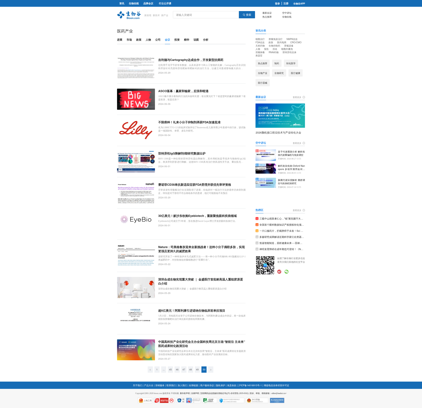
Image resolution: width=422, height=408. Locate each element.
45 (170, 369)
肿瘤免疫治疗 (276, 39)
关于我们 (137, 385)
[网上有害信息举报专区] (277, 400)
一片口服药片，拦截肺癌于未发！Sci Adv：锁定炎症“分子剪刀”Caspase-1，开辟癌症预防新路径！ (282, 230)
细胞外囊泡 (287, 49)
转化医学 (291, 63)
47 (183, 369)
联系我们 (171, 385)
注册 (286, 3)
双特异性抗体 (289, 52)
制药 (276, 63)
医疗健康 (295, 73)
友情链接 (193, 385)
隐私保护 (220, 385)
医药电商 (281, 42)
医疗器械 (262, 82)
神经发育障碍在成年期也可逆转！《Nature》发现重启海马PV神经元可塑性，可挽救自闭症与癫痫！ (282, 249)
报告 (266, 49)
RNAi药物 (274, 52)
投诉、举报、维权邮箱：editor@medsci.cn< (268, 393)
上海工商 (148, 400)
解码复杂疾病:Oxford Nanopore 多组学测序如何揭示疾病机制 (291, 167)
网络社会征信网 (183, 400)
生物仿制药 (274, 45)
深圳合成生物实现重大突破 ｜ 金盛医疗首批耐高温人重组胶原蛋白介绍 (200, 281)
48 (190, 369)
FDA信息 (260, 42)
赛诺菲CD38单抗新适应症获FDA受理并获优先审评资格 (194, 185)
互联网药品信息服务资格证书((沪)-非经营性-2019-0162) (224, 393)
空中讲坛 (286, 12)
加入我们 (182, 385)
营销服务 (160, 385)
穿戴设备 (288, 45)
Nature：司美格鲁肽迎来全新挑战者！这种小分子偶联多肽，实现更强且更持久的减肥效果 (201, 249)
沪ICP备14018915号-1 (250, 385)
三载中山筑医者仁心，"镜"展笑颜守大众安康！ (282, 218)
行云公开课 (165, 3)
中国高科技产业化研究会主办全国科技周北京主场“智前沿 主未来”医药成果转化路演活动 (201, 344)
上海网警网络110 (164, 400)
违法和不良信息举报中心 (193, 400)
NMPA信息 (292, 39)
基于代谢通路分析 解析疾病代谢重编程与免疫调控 (291, 153)
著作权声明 (185, 393)
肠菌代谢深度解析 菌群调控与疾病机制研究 (291, 181)
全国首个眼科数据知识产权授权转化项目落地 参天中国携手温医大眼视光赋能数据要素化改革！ (282, 224)
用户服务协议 (207, 385)
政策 (271, 42)
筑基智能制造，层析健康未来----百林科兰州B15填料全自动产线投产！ (282, 243)
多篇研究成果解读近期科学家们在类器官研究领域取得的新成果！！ (282, 236)
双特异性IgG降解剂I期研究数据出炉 (182, 153)
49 (197, 369)
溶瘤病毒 (260, 52)
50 (204, 369)
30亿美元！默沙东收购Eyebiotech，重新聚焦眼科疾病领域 (197, 216)
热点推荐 (267, 16)
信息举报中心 (210, 400)
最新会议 (267, 12)
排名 (275, 49)
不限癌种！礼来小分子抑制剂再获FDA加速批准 (189, 122)
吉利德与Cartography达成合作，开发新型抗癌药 (190, 60)
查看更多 (297, 97)
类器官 (259, 55)
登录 (277, 3)
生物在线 (286, 16)
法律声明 (195, 393)
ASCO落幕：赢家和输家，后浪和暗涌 (183, 91)
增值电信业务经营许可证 (276, 385)
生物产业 (262, 73)
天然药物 (260, 45)
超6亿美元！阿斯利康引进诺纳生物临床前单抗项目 (191, 310)
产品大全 (148, 385)
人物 (258, 49)
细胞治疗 (260, 39)
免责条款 (231, 385)
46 (177, 369)
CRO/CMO (295, 42)
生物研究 (279, 73)
